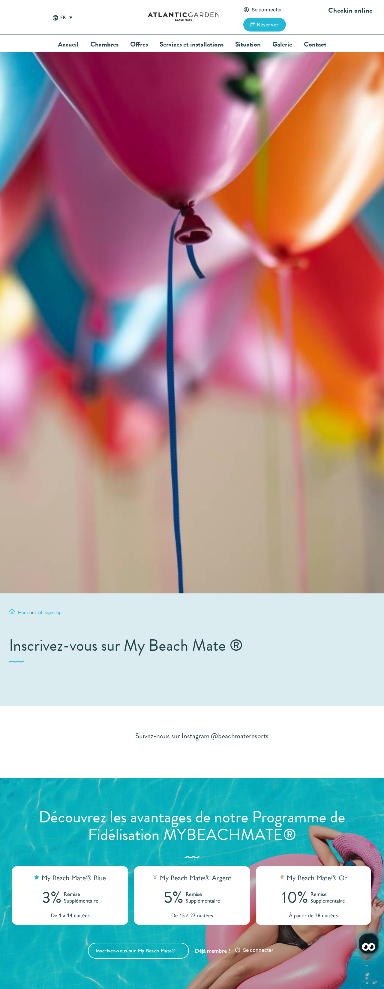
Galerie (282, 44)
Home (24, 612)
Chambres (104, 44)
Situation (248, 44)
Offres (139, 44)
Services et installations (192, 44)
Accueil (68, 44)
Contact (315, 44)
